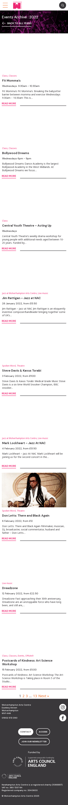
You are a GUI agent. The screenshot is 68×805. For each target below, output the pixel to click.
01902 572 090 (9, 717)
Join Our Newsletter (34, 741)
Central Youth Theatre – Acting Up (26, 225)
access (43, 731)
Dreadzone (10, 588)
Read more (9, 103)
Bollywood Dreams (15, 153)
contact (25, 731)
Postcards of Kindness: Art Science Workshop (27, 662)
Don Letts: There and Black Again (25, 515)
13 (35, 696)
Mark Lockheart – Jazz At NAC (24, 443)
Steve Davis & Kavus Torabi (21, 370)
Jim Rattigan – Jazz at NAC (21, 298)
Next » (43, 696)
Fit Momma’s (11, 80)
